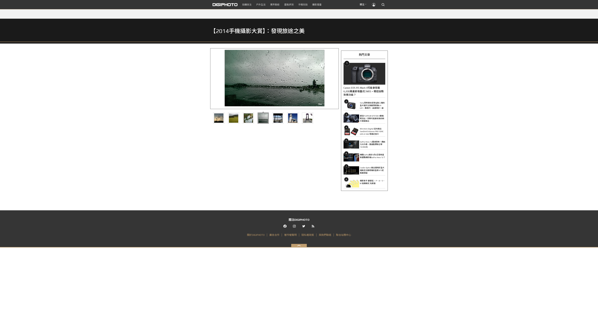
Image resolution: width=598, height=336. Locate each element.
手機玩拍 (303, 4)
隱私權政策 (307, 234)
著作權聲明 (290, 234)
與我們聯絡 (325, 234)
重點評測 (289, 4)
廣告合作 (274, 234)
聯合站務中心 (343, 234)
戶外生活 (261, 4)
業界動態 (275, 4)
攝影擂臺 (317, 4)
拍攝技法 (247, 4)
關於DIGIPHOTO (256, 234)
